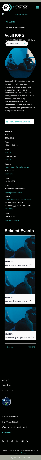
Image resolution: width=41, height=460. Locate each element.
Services (7, 385)
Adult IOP (8, 152)
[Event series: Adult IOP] (30, 265)
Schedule (7, 390)
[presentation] (20, 247)
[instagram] (3, 441)
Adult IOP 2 (9, 261)
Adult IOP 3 (9, 297)
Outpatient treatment (14, 427)
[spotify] (17, 441)
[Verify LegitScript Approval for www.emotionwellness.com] (6, 405)
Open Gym (9, 347)
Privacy (24, 453)
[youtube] (12, 441)
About (5, 380)
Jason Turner (9, 174)
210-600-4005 (21, 457)
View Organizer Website (13, 192)
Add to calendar (20, 121)
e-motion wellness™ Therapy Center (18, 199)
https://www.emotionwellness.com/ (17, 167)
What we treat (10, 416)
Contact (8, 432)
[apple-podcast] (22, 441)
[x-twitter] (27, 441)
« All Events (10, 21)
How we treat (10, 422)
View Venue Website (12, 220)
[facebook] (7, 441)
